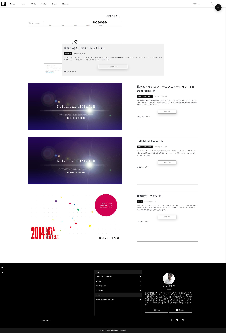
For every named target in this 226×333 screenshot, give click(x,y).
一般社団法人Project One (105, 299)
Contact (182, 310)
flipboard (99, 290)
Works (98, 281)
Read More (113, 67)
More (158, 310)
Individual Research (145, 96)
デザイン (68, 53)
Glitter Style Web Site (104, 276)
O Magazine (101, 286)
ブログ (139, 201)
